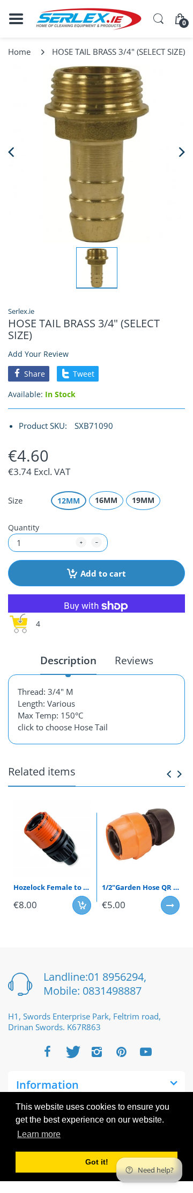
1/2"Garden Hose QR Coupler (141, 887)
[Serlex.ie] (88, 19)
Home (19, 51)
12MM (68, 500)
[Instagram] (96, 1051)
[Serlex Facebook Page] (47, 1051)
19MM (143, 500)
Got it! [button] (96, 1162)
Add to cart (103, 573)
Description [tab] (68, 660)
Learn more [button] (39, 1134)
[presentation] (169, 774)
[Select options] (170, 905)
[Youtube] (146, 1051)
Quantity (23, 527)
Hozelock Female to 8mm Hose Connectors (52, 887)
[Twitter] (72, 1051)
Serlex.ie (21, 311)
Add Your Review (38, 354)
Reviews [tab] (134, 660)
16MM (106, 500)
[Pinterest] (121, 1051)
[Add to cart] (81, 905)
